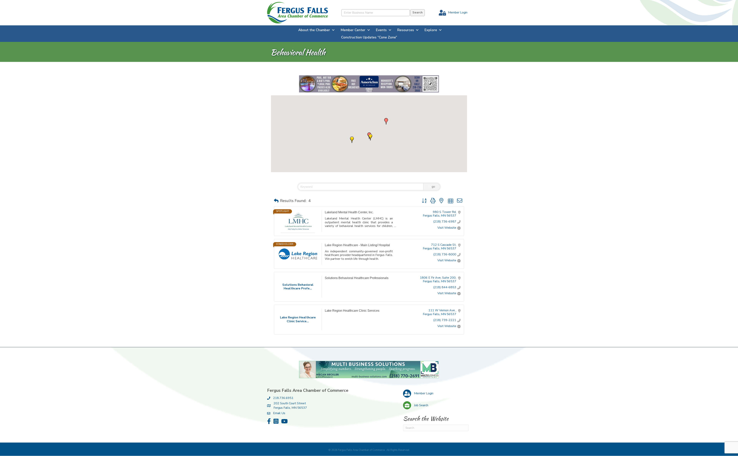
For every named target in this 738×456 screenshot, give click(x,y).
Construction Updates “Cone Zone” (369, 37)
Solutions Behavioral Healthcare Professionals (356, 278)
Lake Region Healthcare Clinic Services (352, 310)
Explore (431, 30)
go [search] (433, 187)
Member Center (353, 30)
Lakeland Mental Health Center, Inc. (349, 212)
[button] (386, 121)
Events (381, 30)
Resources (405, 30)
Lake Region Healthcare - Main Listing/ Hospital (357, 245)
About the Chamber (314, 30)
